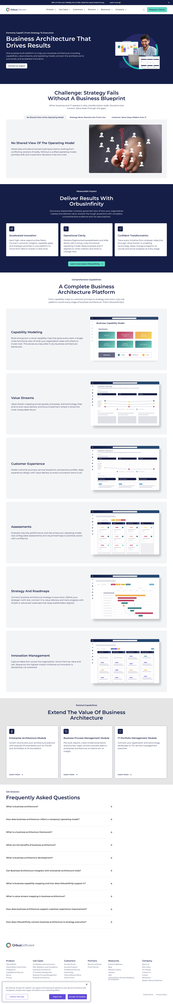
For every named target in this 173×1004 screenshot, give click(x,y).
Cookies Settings (17, 997)
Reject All (57, 997)
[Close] (86, 984)
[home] (16, 9)
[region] (46, 992)
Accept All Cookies (77, 997)
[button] (51, 9)
